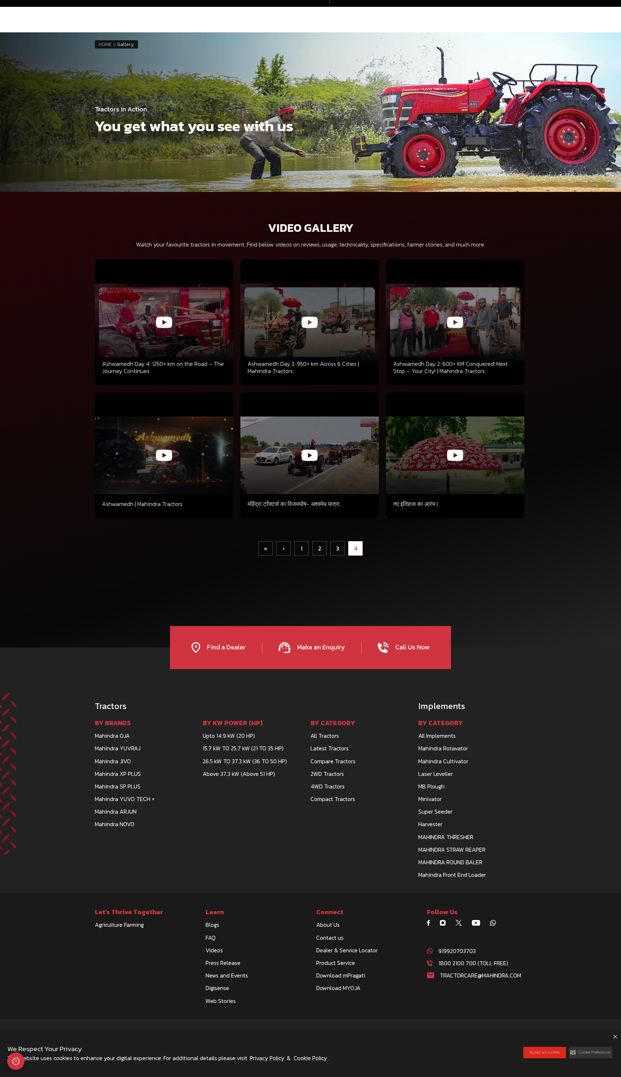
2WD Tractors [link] (327, 773)
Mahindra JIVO (113, 761)
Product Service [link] (335, 962)
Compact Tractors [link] (332, 799)
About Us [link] (328, 924)
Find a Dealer (226, 647)
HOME (105, 44)
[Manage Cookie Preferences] (15, 1061)
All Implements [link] (437, 735)
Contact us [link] (330, 937)
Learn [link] (215, 912)
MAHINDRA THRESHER (445, 837)
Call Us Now (411, 647)
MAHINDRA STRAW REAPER (452, 849)
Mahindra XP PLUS (118, 773)
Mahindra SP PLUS (118, 786)
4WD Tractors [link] (327, 786)
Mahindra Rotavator (443, 748)
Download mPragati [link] (340, 975)
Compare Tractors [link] (332, 761)
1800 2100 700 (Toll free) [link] (473, 963)
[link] (431, 923)
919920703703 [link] (457, 951)
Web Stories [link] (221, 1001)
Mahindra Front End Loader (452, 874)
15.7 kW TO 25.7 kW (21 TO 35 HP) (243, 748)
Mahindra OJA (112, 735)
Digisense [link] (217, 988)
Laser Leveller (435, 773)
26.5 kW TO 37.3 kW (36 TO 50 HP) (245, 761)
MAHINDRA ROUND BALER (450, 862)
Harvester (430, 824)
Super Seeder (435, 811)
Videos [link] (214, 950)
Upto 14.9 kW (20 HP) (229, 735)
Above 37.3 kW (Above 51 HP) (239, 773)
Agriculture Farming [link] (119, 924)
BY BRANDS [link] (113, 723)
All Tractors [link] (324, 735)
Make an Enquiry (320, 647)
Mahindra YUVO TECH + (125, 799)
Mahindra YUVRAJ (118, 748)
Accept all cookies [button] (544, 1052)
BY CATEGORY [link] (332, 723)
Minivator (430, 799)
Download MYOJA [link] (338, 988)
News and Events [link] (227, 975)
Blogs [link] (212, 924)
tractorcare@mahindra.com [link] (480, 975)
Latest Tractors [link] (329, 748)
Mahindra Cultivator (443, 761)
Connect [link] (329, 912)
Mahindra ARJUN (116, 811)
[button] (590, 1052)
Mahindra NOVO (114, 824)
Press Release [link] (223, 962)
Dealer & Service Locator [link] (347, 950)
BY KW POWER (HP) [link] (233, 723)
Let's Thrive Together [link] (129, 912)
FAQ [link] (211, 937)
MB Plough (431, 786)
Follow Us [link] (442, 912)
